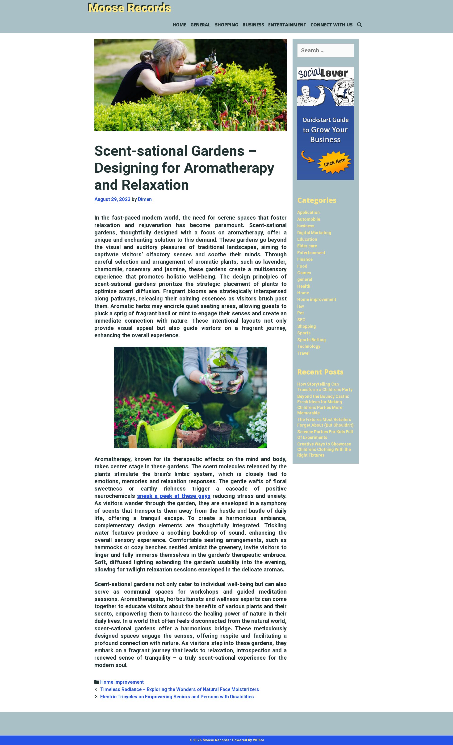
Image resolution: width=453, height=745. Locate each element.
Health (303, 286)
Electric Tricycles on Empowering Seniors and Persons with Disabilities (177, 696)
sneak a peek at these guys (173, 496)
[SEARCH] (360, 25)
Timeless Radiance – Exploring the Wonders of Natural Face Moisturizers (179, 689)
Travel (303, 353)
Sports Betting (311, 339)
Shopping (226, 25)
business (253, 25)
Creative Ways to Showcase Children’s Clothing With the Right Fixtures (324, 449)
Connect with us (331, 25)
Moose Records (130, 8)
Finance (305, 259)
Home (179, 25)
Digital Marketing (314, 232)
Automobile (308, 219)
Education (307, 239)
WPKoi (258, 740)
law (300, 306)
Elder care (307, 245)
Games (304, 272)
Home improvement (122, 682)
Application (308, 212)
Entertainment (287, 25)
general (200, 25)
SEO (301, 319)
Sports (303, 332)
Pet (300, 312)
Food (302, 266)
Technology (308, 346)
